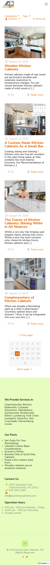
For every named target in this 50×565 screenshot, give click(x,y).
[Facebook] (23, 556)
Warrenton (11, 410)
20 (17, 358)
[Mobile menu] (46, 4)
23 (32, 358)
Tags (25, 16)
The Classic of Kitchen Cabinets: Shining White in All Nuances (24, 223)
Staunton (22, 418)
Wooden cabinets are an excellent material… (18, 467)
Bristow (27, 404)
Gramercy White (14, 451)
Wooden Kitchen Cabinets (18, 67)
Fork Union (32, 415)
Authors (12, 18)
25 (25, 363)
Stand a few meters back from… (19, 461)
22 (27, 358)
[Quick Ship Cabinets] (8, 4)
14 (17, 353)
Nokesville (11, 407)
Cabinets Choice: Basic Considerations (17, 447)
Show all (40, 18)
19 (12, 358)
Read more (37, 94)
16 (27, 353)
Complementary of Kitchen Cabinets (19, 299)
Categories (11, 16)
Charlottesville (13, 404)
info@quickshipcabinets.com (20, 495)
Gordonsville (12, 412)
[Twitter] (26, 556)
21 (22, 358)
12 (37, 348)
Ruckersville (27, 412)
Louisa (8, 424)
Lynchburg (19, 415)
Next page (23, 369)
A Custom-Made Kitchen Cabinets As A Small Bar (24, 144)
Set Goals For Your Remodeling (15, 442)
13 (12, 353)
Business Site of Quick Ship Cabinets (20, 456)
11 (32, 348)
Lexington (10, 418)
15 (22, 353)
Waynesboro (25, 410)
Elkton (8, 415)
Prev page (26, 335)
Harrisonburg (25, 421)
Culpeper (23, 407)
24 (37, 358)
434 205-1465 (17, 490)
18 (37, 353)
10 (27, 348)
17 (32, 353)
